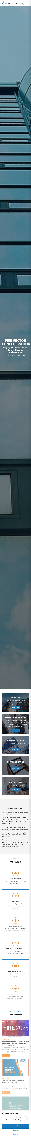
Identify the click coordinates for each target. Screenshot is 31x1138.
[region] (15, 1124)
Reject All (15, 1134)
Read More (6, 1055)
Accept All (15, 1126)
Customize (15, 1130)
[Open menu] (27, 3)
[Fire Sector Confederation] (13, 3)
